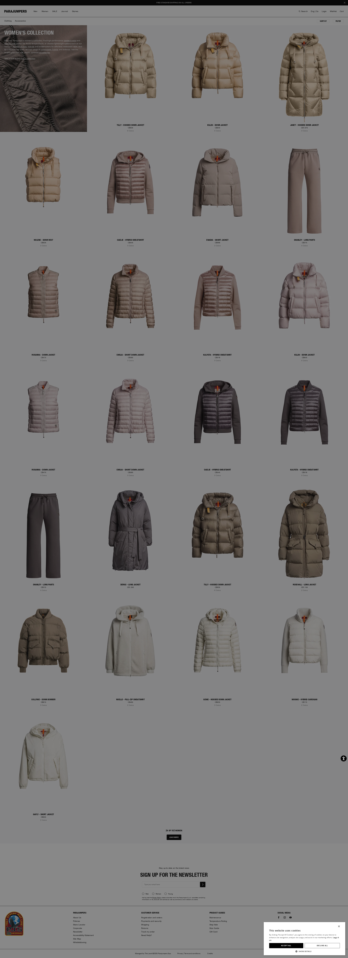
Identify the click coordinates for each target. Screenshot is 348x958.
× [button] (339, 926)
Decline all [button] (322, 945)
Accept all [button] (286, 945)
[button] (304, 951)
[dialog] (174, 479)
